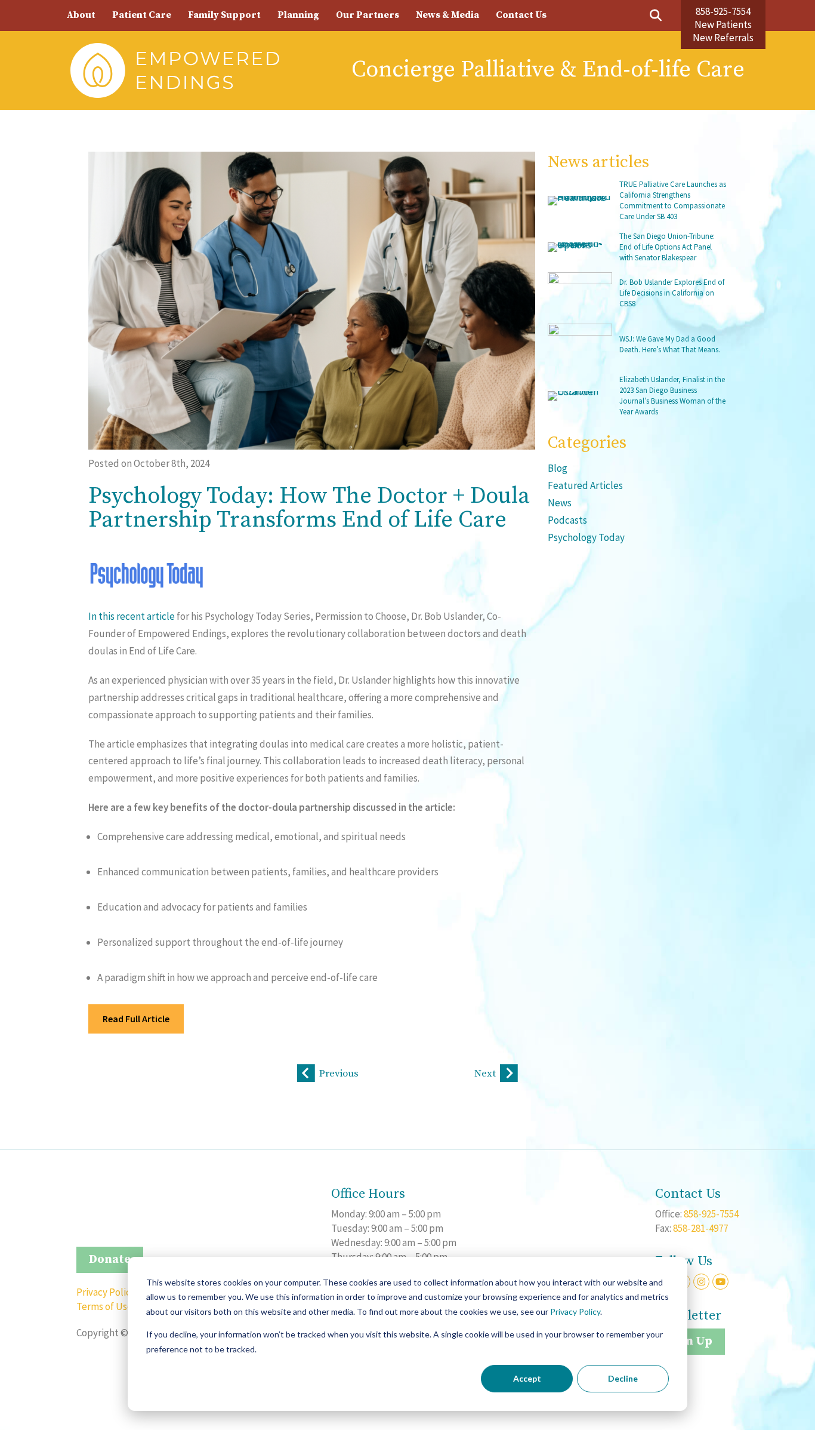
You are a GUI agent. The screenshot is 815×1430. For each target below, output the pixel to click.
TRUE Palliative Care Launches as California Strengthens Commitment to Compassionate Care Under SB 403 (672, 200)
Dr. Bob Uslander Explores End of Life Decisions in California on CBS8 (671, 293)
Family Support (224, 15)
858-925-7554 (723, 11)
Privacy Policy (575, 1311)
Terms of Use (104, 1306)
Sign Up (690, 1341)
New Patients (723, 24)
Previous (339, 1073)
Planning (298, 15)
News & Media (447, 15)
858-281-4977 (700, 1228)
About (81, 15)
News (560, 502)
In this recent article (131, 616)
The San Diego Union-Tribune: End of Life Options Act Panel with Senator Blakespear (667, 247)
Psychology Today (586, 537)
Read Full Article (136, 1019)
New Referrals (723, 37)
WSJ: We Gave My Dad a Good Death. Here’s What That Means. (669, 344)
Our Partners (367, 15)
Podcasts (567, 520)
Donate (110, 1259)
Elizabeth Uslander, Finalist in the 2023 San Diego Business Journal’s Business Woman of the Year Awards (672, 395)
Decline (623, 1378)
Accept (527, 1378)
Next (485, 1073)
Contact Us (521, 15)
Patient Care (141, 15)
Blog (557, 468)
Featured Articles (585, 485)
